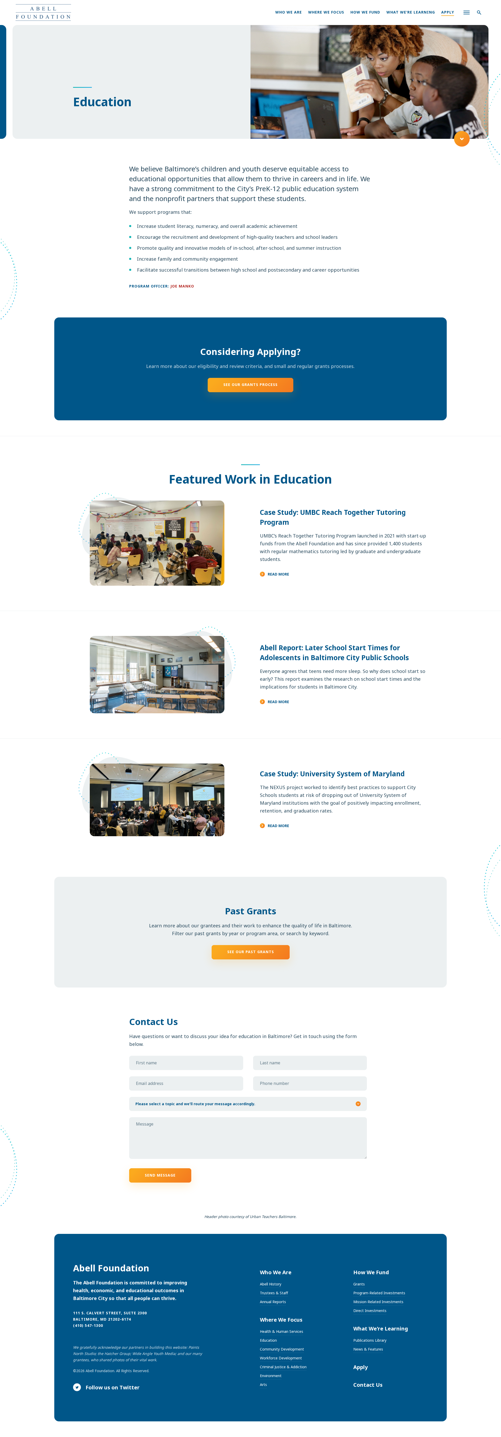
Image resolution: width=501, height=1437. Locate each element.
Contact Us (368, 1384)
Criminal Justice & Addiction (283, 1366)
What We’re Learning (410, 12)
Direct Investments (369, 1310)
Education (268, 1340)
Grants (359, 1284)
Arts (263, 1384)
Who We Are (288, 12)
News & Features (368, 1349)
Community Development (282, 1349)
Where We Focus (326, 12)
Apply (447, 12)
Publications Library (369, 1340)
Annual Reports (273, 1301)
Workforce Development (281, 1357)
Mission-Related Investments (378, 1301)
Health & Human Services (281, 1331)
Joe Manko (182, 286)
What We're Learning (380, 1328)
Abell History (270, 1284)
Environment (271, 1375)
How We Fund (365, 12)
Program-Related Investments (379, 1292)
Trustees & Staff (274, 1292)
